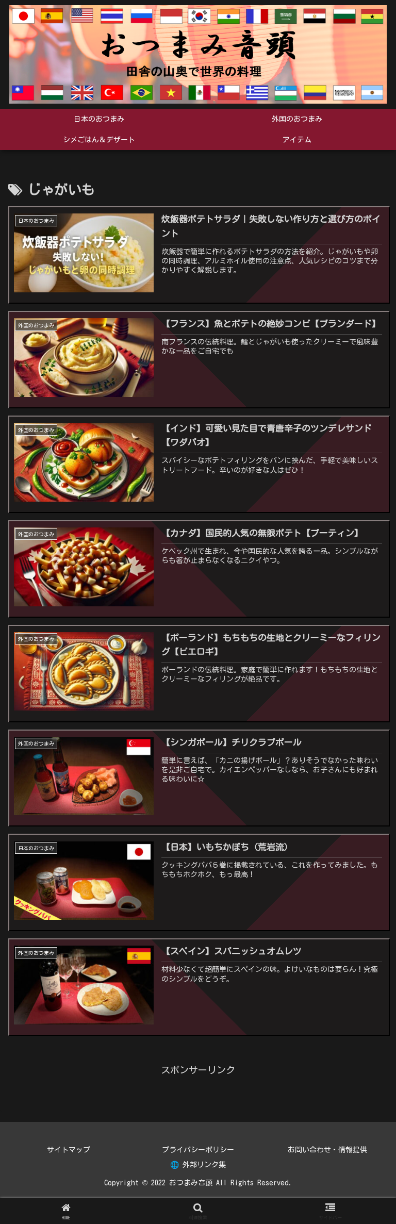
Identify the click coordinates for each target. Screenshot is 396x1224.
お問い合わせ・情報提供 (327, 1149)
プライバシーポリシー (198, 1149)
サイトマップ (68, 1149)
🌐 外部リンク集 (198, 1164)
